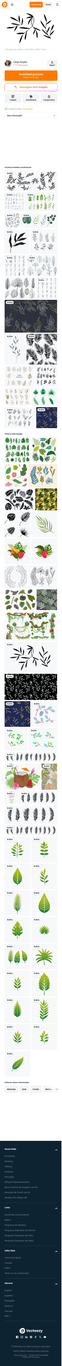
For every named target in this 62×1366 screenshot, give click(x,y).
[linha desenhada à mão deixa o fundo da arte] (30, 383)
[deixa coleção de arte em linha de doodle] (45, 219)
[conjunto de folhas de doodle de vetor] (15, 355)
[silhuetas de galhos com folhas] (30, 903)
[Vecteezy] (4, 4)
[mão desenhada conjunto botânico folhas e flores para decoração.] (19, 475)
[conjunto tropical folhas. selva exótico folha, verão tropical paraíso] (42, 619)
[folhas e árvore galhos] (17, 987)
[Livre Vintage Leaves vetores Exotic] (20, 333)
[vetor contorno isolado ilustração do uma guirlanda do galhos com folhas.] (42, 773)
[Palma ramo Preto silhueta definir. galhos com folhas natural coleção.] (30, 1030)
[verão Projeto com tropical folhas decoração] (22, 1049)
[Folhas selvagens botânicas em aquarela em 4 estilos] (23, 239)
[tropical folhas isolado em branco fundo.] (17, 1149)
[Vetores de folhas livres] (20, 310)
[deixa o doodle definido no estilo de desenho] (43, 285)
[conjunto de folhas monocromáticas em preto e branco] (18, 286)
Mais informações (14, 114)
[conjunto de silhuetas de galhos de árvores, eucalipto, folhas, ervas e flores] (30, 179)
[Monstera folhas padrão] (15, 845)
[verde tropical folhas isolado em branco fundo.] (17, 1176)
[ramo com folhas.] (15, 416)
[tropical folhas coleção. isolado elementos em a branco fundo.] (20, 823)
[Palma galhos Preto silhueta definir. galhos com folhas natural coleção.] (24, 1097)
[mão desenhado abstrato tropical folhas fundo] (12, 1077)
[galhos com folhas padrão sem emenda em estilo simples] (15, 561)
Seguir (52, 65)
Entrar (48, 4)
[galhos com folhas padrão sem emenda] (30, 933)
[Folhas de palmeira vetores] (17, 518)
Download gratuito (31, 75)
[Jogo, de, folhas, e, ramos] (14, 200)
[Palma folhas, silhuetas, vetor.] (40, 695)
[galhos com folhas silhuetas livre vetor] (28, 1070)
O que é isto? (28, 109)
